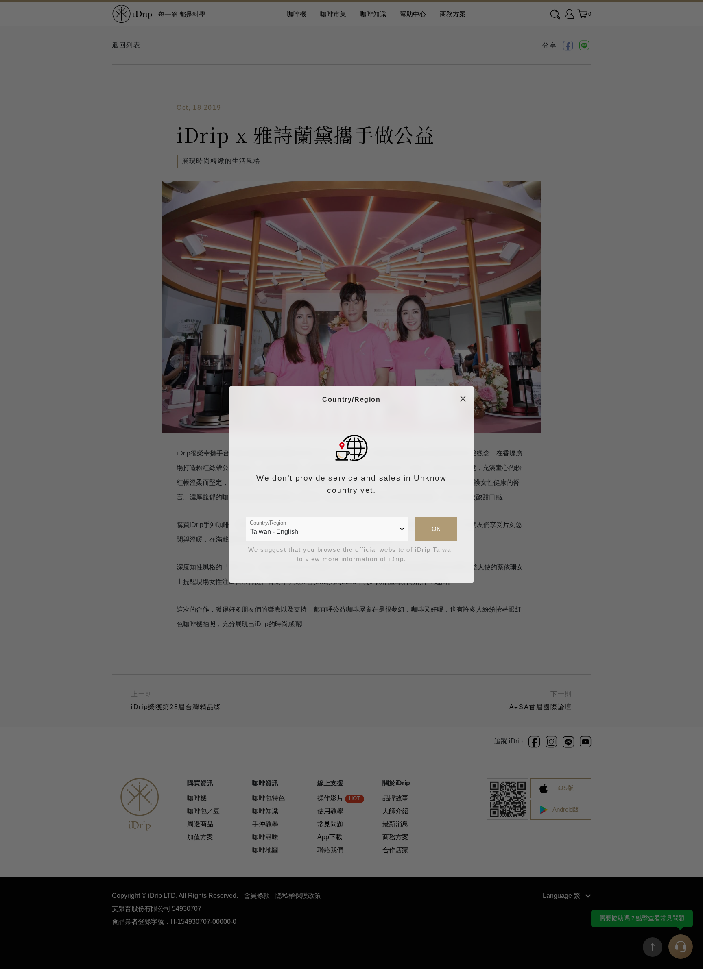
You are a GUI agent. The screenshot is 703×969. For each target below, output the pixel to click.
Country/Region (268, 523)
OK (436, 529)
